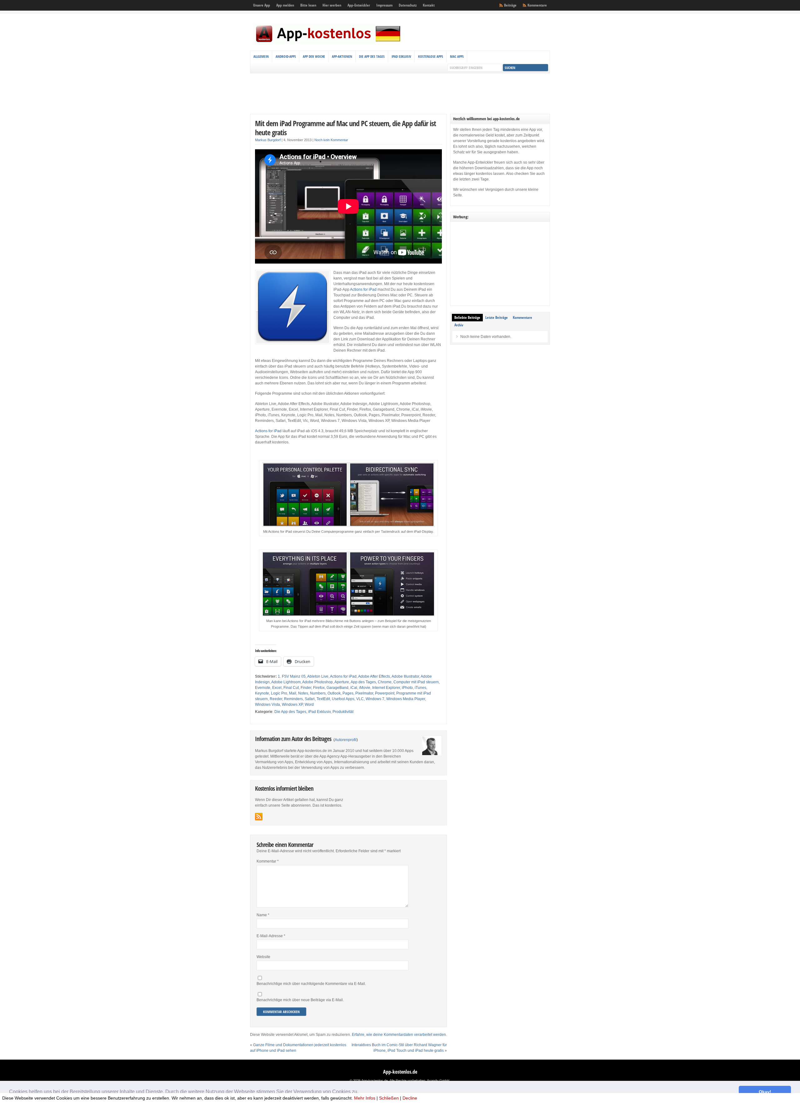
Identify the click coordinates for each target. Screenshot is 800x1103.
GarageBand (337, 687)
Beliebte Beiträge (467, 317)
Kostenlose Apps (430, 56)
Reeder (276, 699)
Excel (277, 687)
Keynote (262, 693)
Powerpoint (384, 693)
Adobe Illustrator (405, 676)
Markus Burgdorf (268, 140)
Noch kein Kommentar (331, 140)
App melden (285, 5)
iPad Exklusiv (401, 56)
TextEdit (323, 699)
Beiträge (510, 5)
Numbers (318, 693)
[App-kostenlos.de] (328, 43)
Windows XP (292, 704)
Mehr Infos (364, 1098)
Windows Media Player (405, 699)
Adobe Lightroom (286, 682)
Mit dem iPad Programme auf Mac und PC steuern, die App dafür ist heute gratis (345, 127)
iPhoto (407, 687)
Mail (292, 693)
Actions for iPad (363, 289)
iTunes (420, 687)
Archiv (458, 325)
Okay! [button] (765, 1091)
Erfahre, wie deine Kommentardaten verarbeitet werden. (399, 1034)
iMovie (364, 687)
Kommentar (268, 861)
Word (309, 704)
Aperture (341, 682)
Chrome (385, 682)
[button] (361, 1092)
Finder (306, 687)
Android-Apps (286, 56)
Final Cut (291, 687)
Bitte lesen (308, 5)
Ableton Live (317, 676)
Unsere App (261, 5)
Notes (303, 693)
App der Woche (314, 56)
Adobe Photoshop (317, 682)
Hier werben (331, 5)
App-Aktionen (342, 56)
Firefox (319, 687)
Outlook (334, 693)
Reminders (293, 699)
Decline (409, 1098)
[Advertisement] (400, 94)
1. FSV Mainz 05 (292, 676)
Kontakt (429, 5)
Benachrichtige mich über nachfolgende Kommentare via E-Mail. (311, 984)
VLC (360, 699)
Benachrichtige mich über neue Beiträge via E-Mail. (300, 1000)
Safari (310, 699)
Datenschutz (408, 5)
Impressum (384, 5)
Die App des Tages (372, 56)
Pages (347, 693)
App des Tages (363, 682)
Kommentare (537, 5)
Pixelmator (364, 693)
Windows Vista (267, 704)
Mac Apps (457, 56)
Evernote (262, 687)
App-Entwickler (359, 5)
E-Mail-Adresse (271, 936)
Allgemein (261, 56)
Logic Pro (279, 693)
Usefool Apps (343, 699)
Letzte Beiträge (496, 317)
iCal (353, 687)
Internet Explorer (386, 687)
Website (263, 957)
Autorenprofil (346, 740)
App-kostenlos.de (400, 1071)
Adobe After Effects (374, 676)
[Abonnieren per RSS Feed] (258, 816)
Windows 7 (375, 699)
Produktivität (342, 712)
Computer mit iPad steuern (416, 682)
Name (263, 915)
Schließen (389, 1098)
